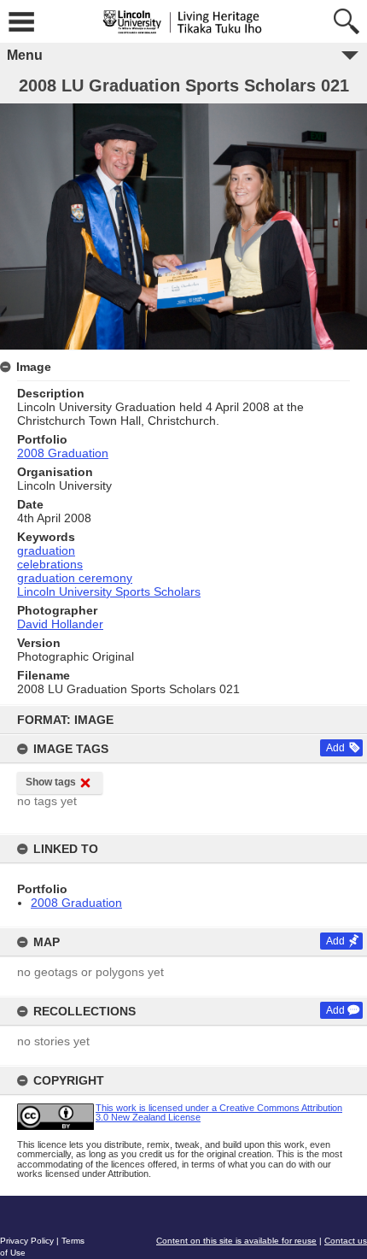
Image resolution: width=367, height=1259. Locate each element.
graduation (46, 550)
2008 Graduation (76, 902)
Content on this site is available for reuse (236, 1240)
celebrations (50, 564)
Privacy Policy (27, 1240)
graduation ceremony (74, 578)
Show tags (51, 782)
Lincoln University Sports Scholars (109, 591)
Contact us (345, 1240)
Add (335, 748)
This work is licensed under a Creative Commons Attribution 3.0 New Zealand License (219, 1112)
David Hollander (60, 624)
